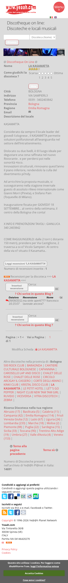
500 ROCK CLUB (14, 365)
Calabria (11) (50, 412)
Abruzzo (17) (12, 412)
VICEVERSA (24, 396)
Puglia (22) (32, 427)
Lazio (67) (37, 419)
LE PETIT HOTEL (33, 388)
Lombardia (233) (15, 423)
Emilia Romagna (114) (40, 415)
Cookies (6, 552)
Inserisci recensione (16, 287)
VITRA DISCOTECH (46, 396)
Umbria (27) (20, 435)
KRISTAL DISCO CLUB (34, 385)
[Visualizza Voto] (34, 69)
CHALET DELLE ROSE (27, 377)
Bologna (33, 104)
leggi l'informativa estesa (45, 566)
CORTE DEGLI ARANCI (47, 381)
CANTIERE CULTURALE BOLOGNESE (31, 367)
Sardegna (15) (51, 427)
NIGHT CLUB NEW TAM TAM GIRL (38, 392)
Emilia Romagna (39, 108)
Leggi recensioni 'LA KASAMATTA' (25, 263)
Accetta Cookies (34, 573)
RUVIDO (9, 396)
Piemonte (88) (13, 427)
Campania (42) (13, 415)
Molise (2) (53, 423)
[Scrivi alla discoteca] (29, 111)
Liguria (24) (53, 419)
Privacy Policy (9, 549)
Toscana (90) (28, 431)
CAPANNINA (47, 369)
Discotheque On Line (20, 62)
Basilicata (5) (31, 412)
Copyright (7, 520)
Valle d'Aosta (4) (40, 435)
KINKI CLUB (11, 385)
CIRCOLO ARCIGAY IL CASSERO (29, 379)
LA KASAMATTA (47, 349)
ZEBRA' (8, 400)
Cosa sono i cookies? (34, 580)
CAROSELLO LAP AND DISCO (22, 373)
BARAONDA (34, 365)
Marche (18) (36, 423)
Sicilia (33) (10, 431)
